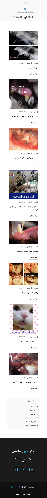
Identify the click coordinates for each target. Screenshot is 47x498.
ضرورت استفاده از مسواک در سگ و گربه (25, 117)
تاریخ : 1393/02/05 (24, 153)
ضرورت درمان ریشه (32, 68)
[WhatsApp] (14, 17)
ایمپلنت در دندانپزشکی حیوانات (27, 251)
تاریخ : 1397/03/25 (24, 378)
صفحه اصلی (26, 494)
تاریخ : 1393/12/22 (24, 63)
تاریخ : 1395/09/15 (24, 247)
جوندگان (33, 414)
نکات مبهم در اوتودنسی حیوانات (27, 342)
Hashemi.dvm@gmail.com (25, 12)
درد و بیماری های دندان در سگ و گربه (25, 382)
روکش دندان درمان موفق (30, 293)
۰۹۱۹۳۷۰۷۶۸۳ (26, 4)
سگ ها (33, 407)
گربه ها (33, 410)
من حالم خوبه (31, 425)
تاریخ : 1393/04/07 (24, 202)
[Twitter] (29, 17)
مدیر (35, 63)
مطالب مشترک (30, 418)
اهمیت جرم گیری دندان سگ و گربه (26, 158)
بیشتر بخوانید (33, 74)
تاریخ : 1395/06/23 (24, 288)
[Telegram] (25, 17)
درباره (17, 494)
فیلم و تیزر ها (31, 422)
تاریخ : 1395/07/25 (24, 337)
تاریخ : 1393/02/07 (24, 112)
